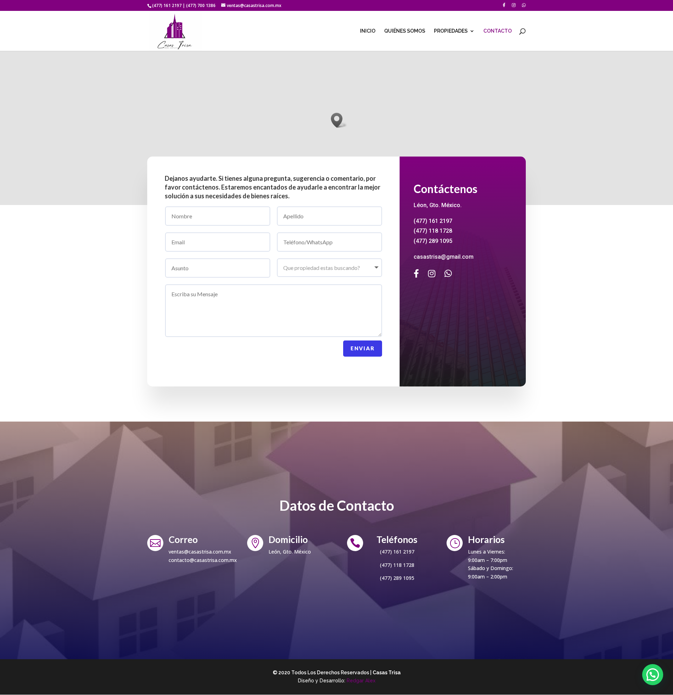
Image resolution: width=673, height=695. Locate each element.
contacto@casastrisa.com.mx (203, 560)
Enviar (363, 348)
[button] (339, 120)
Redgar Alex (361, 680)
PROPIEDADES (451, 31)
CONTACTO (497, 31)
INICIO (367, 31)
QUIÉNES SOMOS (404, 31)
